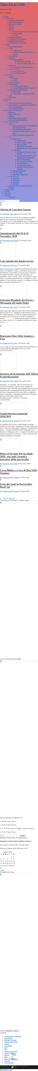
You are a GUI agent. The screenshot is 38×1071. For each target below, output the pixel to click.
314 (10, 498)
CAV (10, 95)
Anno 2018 (16, 139)
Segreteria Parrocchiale (16, 41)
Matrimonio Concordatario (17, 118)
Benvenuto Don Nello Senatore (27, 148)
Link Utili (7, 193)
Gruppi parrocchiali (10, 1051)
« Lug (2, 870)
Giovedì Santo (21, 163)
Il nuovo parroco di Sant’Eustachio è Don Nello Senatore (25, 126)
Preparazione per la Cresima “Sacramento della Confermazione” (22, 106)
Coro (6, 1048)
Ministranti (12, 65)
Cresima (11, 116)
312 (4, 498)
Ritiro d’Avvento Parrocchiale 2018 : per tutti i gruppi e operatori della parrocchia (16, 456)
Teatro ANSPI (9, 189)
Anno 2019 (16, 150)
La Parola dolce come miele (26, 63)
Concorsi (7, 195)
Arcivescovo (8, 1038)
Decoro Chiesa (18, 172)
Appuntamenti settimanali (12, 1036)
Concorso (11, 197)
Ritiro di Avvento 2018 (24, 146)
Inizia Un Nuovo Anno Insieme (23, 135)
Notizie (15, 214)
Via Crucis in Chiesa (24, 165)
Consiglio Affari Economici (17, 39)
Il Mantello (12, 97)
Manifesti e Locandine (20, 174)
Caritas (6, 1044)
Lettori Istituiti (17, 33)
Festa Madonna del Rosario (22, 129)
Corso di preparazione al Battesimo (20, 103)
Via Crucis (7, 1063)
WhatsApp (16, 180)
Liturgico (11, 58)
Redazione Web (7, 214)
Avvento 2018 (21, 144)
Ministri (11, 29)
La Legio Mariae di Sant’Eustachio (24, 88)
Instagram (16, 182)
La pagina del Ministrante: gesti (23, 67)
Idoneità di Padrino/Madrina (17, 120)
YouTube (16, 184)
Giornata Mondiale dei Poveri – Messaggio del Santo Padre (17, 301)
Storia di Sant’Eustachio (16, 20)
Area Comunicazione (15, 46)
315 (13, 498)
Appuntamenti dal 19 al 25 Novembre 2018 (14, 234)
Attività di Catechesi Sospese (15, 209)
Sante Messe (8, 1059)
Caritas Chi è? (17, 50)
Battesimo (11, 112)
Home (6, 16)
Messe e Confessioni (15, 24)
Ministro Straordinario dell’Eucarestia (25, 31)
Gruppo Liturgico (10, 1053)
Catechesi (7, 99)
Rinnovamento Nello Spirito (17, 90)
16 (14, 861)
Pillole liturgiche (18, 60)
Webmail (11, 188)
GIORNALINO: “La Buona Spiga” (20, 186)
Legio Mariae (12, 84)
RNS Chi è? (17, 92)
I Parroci (11, 26)
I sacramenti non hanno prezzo (16, 261)
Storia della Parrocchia (15, 22)
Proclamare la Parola (24, 61)
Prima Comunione (14, 114)
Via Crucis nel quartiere (25, 161)
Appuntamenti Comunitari (17, 43)
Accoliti (15, 35)
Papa (15, 265)
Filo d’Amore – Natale (24, 142)
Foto (14, 343)
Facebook (16, 178)
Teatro (15, 80)
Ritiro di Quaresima (23, 159)
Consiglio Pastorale (14, 37)
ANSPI (10, 76)
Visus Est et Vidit (12, 4)
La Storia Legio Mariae (20, 86)
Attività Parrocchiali (19, 171)
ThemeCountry (5, 1068)
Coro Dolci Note (18, 71)
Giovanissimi (12, 56)
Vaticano (7, 1061)
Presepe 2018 (21, 140)
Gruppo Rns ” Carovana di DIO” (24, 93)
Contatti (7, 191)
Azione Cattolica (14, 82)
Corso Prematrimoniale (16, 108)
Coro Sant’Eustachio (19, 73)
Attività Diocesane (10, 1040)
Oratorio (15, 78)
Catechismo (8, 1046)
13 (7, 861)
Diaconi (11, 28)
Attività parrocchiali (10, 1042)
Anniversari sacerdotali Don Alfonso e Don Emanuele (26, 156)
